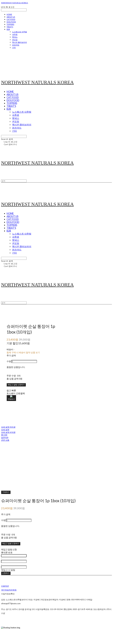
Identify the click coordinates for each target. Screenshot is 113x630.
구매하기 (5, 492)
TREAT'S (10, 27)
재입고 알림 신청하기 (16, 385)
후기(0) (4, 435)
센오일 (15, 39)
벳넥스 (15, 37)
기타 (14, 47)
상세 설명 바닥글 (8, 432)
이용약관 (5, 586)
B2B (8, 29)
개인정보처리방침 (9, 590)
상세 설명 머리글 (8, 427)
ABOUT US (11, 17)
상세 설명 (5, 429)
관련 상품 (5, 440)
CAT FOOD (11, 19)
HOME (9, 14)
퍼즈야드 (15, 45)
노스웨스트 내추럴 (19, 32)
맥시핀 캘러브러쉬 (19, 42)
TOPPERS (10, 24)
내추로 (15, 34)
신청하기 (5, 573)
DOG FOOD (11, 22)
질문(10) (4, 437)
